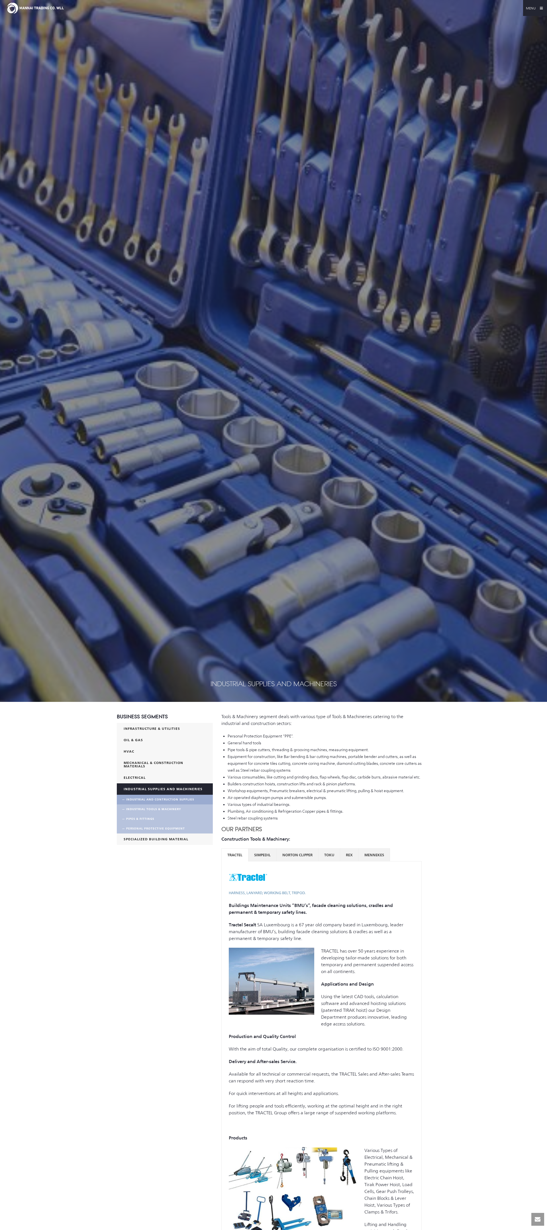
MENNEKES (374, 855)
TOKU (329, 855)
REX (349, 855)
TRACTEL (234, 855)
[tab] (234, 854)
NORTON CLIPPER (297, 855)
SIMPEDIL (262, 855)
